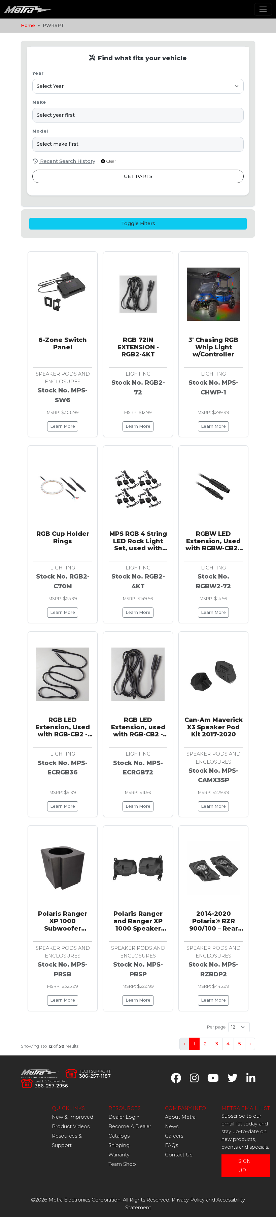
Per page (216, 1027)
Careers (174, 1136)
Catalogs (119, 1136)
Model (40, 131)
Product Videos (71, 1126)
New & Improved (72, 1117)
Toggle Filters (138, 223)
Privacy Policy (188, 1200)
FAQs (171, 1145)
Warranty (119, 1155)
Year (37, 73)
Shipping (119, 1145)
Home (28, 25)
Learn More (62, 426)
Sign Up (244, 1166)
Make (39, 102)
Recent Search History (67, 161)
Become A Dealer (129, 1126)
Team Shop (122, 1164)
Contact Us (178, 1155)
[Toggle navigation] (263, 9)
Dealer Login (123, 1117)
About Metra (180, 1117)
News (171, 1126)
